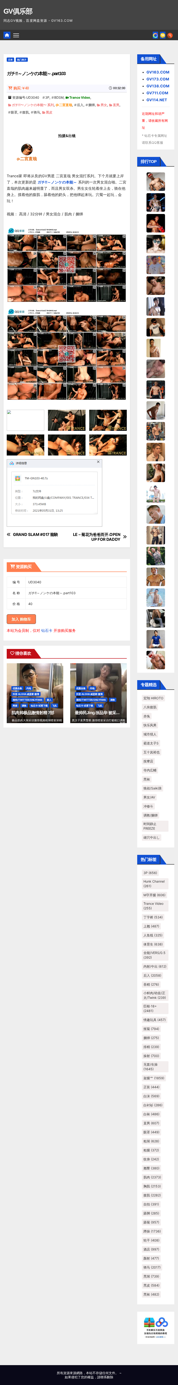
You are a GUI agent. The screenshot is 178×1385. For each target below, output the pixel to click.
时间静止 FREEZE (149, 826)
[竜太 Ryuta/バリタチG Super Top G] (155, 326)
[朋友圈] (155, 35)
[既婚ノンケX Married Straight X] (155, 368)
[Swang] (155, 222)
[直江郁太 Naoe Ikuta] (155, 659)
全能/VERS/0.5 (154, 955)
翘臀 (151, 1168)
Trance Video (79, 97)
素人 (49, 699)
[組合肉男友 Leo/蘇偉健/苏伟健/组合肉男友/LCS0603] (155, 264)
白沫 (151, 1096)
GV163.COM (157, 72)
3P (47, 97)
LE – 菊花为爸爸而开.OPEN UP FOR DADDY (97, 537)
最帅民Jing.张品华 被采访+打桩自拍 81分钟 (113, 712)
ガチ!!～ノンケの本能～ (57, 182)
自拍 (151, 1204)
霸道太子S (151, 743)
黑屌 (151, 1276)
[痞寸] (155, 389)
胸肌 (152, 1186)
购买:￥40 (21, 88)
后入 (80, 105)
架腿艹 (153, 1078)
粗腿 (151, 1150)
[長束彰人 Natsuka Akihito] (155, 638)
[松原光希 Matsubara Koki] (155, 285)
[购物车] (162, 35)
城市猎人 (149, 734)
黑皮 (49, 112)
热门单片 (21, 59)
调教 (24, 705)
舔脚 (151, 1213)
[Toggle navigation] (16, 35)
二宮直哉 (65, 105)
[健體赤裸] (155, 493)
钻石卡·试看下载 (39, 705)
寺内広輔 (149, 770)
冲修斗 (148, 806)
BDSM (59, 97)
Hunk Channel (154, 883)
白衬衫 (152, 1105)
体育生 (153, 944)
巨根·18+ (150, 1008)
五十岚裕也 (151, 752)
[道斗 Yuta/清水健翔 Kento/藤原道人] (155, 451)
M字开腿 (154, 895)
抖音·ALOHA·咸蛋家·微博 (26, 694)
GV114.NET (156, 100)
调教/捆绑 (150, 815)
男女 (104, 105)
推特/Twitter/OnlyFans (27, 699)
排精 (151, 1047)
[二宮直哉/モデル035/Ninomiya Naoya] (27, 149)
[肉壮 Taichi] (155, 555)
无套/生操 (150, 1066)
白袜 (151, 1114)
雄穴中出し (151, 837)
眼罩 (14, 112)
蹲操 (152, 1231)
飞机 (54, 705)
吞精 (151, 984)
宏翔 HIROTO (153, 698)
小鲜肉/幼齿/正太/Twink (154, 995)
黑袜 (146, 779)
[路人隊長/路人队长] (155, 534)
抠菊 (151, 1029)
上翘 (151, 926)
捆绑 (91, 105)
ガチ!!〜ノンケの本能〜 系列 (33, 105)
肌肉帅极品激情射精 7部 (32, 712)
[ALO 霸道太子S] (155, 410)
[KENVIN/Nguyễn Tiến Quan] (155, 202)
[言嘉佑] (155, 306)
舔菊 (151, 1222)
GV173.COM (157, 79)
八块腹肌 (149, 707)
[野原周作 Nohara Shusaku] (155, 576)
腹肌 (25, 112)
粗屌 (151, 1141)
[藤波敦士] (155, 597)
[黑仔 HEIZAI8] (155, 430)
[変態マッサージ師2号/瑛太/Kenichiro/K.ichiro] (155, 347)
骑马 (37, 112)
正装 (151, 1087)
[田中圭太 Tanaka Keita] (155, 472)
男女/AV (149, 797)
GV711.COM (157, 93)
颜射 (151, 1258)
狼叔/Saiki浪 (152, 788)
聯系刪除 (106, 1377)
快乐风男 (149, 725)
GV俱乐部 (17, 11)
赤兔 (146, 716)
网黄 (15, 705)
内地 (28, 688)
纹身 (151, 1159)
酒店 (151, 1249)
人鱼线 (152, 935)
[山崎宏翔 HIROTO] (155, 181)
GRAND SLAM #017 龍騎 (35, 534)
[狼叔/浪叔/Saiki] (155, 243)
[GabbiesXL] (155, 514)
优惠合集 (17, 688)
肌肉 (152, 1177)
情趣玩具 (154, 1020)
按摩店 (148, 761)
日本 (10, 59)
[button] (170, 35)
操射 (151, 1056)
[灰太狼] (155, 618)
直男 (116, 105)
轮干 (151, 1240)
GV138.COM (157, 86)
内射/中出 (154, 966)
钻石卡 (46, 630)
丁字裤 (153, 917)
